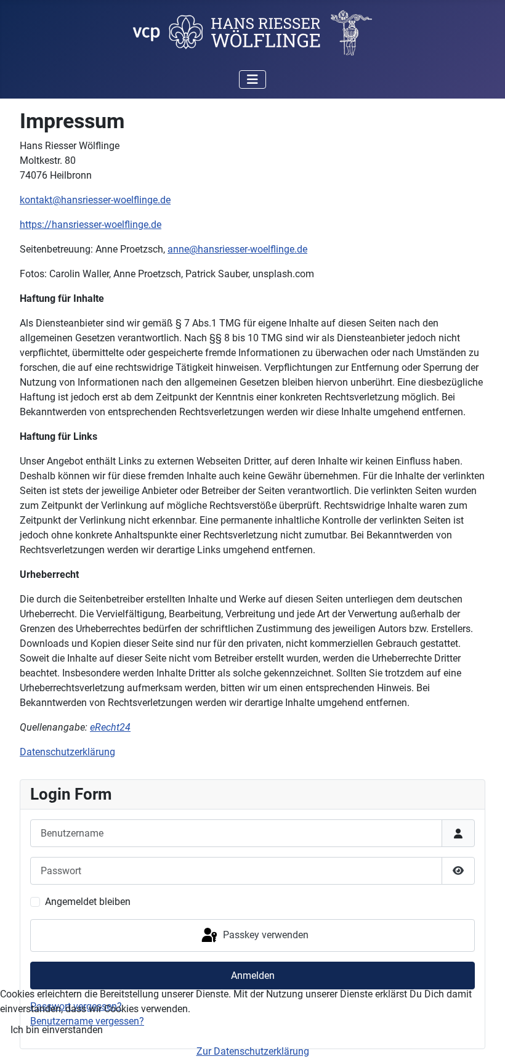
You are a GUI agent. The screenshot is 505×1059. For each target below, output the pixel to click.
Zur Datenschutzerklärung (252, 1051)
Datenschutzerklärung (67, 752)
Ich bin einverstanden (56, 1030)
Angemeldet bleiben (88, 901)
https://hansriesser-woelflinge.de (90, 224)
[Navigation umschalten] (252, 79)
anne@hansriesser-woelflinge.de (237, 249)
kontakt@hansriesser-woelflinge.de (95, 200)
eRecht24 (110, 727)
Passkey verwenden (264, 935)
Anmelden (253, 975)
